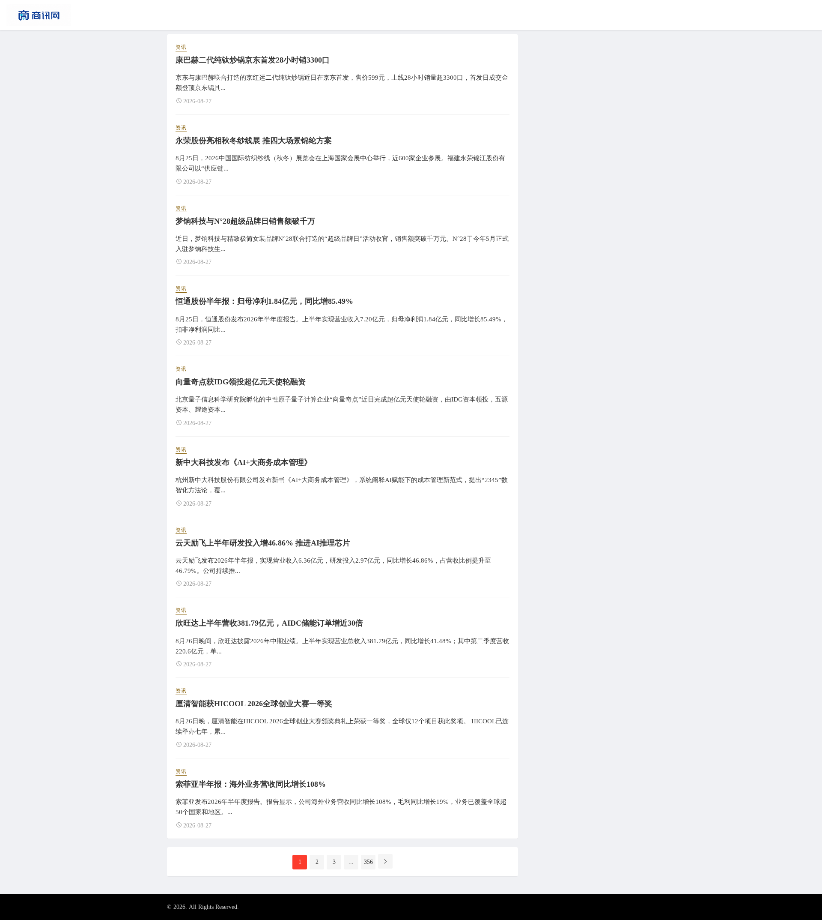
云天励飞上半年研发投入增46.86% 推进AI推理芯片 (263, 543)
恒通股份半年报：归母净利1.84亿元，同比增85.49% (264, 301)
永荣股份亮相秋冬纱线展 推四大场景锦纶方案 (254, 140)
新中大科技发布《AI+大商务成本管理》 (244, 462)
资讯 (181, 47)
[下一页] (385, 861)
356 (368, 862)
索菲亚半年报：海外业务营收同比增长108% (251, 784)
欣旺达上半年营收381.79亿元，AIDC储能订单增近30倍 (269, 623)
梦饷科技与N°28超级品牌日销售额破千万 (245, 221)
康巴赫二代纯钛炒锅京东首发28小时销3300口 (253, 60)
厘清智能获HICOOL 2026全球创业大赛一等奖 (254, 703)
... (351, 862)
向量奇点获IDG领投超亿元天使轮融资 (241, 382)
